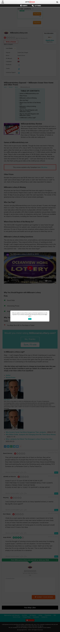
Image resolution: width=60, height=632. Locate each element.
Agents (24, 5)
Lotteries (37, 5)
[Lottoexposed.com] (30, 2)
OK (30, 319)
